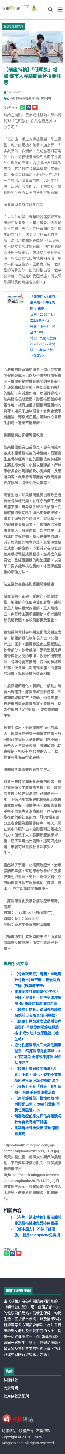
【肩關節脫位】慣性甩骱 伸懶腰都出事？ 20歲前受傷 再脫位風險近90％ (37, 1104)
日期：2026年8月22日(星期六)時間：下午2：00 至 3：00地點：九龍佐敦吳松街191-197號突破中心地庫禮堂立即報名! (43, 326)
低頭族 (11, 98)
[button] (60, 9)
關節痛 (19, 26)
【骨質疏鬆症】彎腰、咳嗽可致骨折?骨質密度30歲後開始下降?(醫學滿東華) (37, 980)
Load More (32, 1268)
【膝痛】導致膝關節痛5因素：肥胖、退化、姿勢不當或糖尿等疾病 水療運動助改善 (37, 1075)
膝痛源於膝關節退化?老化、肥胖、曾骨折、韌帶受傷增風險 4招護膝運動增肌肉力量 (37, 998)
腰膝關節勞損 (23, 98)
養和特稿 (46, 98)
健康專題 (9, 26)
